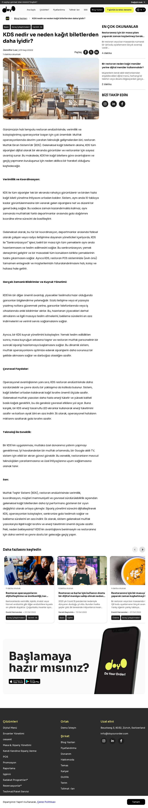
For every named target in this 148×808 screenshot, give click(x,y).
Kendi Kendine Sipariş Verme (19, 751)
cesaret (7, 739)
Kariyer (65, 771)
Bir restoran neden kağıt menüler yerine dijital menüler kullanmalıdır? (123, 65)
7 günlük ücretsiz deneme (119, 5)
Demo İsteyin (68, 727)
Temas (64, 765)
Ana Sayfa (31, 5)
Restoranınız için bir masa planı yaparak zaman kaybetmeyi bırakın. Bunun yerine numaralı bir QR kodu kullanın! (123, 34)
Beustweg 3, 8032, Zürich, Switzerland (123, 727)
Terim (64, 782)
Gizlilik (65, 777)
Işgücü (7, 774)
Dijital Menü (10, 727)
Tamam (136, 802)
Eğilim (70, 618)
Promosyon (9, 762)
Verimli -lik (37, 27)
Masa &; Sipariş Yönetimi (17, 745)
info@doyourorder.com (114, 733)
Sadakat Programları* (15, 779)
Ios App (17, 681)
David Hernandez (14, 612)
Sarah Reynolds (66, 612)
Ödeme (115, 618)
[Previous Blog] (135, 549)
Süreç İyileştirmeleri (21, 27)
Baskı (6, 27)
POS (5, 756)
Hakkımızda (67, 759)
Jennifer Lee (10, 50)
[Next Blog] (142, 549)
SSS (85, 5)
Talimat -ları (74, 5)
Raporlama (9, 768)
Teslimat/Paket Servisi (16, 791)
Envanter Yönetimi (13, 733)
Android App (32, 681)
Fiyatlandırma (59, 5)
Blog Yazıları (97, 5)
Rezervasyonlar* (12, 785)
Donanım (66, 753)
